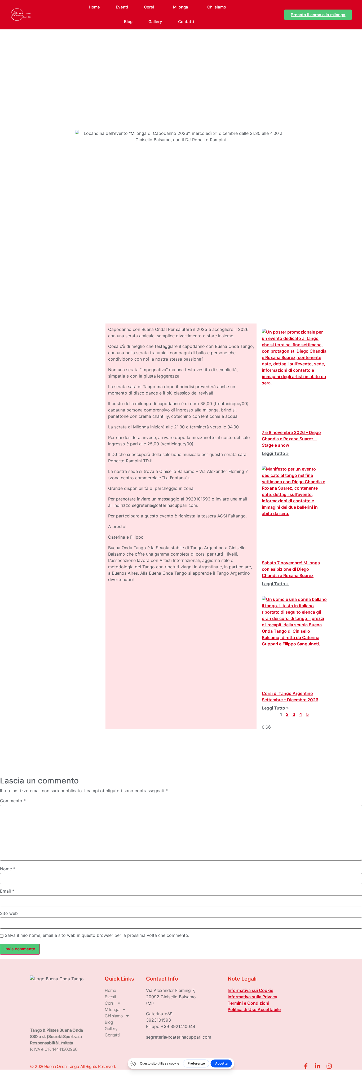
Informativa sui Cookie (250, 990)
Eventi (122, 7)
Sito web (9, 913)
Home (94, 7)
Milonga (180, 7)
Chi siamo (216, 7)
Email (7, 891)
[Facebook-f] (306, 1066)
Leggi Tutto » (275, 453)
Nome (7, 869)
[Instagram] (329, 1066)
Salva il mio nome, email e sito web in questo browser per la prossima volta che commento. (97, 935)
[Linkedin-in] (317, 1066)
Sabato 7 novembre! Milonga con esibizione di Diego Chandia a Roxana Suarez (291, 569)
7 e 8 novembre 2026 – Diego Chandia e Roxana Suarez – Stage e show (291, 439)
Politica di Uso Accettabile (254, 1009)
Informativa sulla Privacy (252, 996)
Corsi (149, 7)
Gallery (155, 21)
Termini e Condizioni (248, 1003)
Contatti (186, 21)
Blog (128, 21)
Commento (13, 801)
